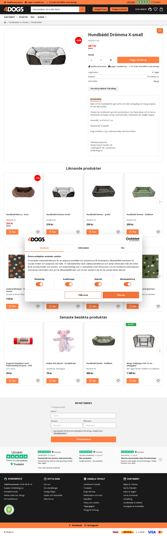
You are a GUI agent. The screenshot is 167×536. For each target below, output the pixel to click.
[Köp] (138, 60)
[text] (123, 46)
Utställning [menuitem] (127, 499)
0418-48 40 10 (26, 484)
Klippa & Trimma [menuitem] (130, 484)
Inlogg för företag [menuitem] (91, 510)
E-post (54, 411)
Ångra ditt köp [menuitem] (89, 491)
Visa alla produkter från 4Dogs (103, 88)
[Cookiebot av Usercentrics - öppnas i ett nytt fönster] (128, 239)
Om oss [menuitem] (47, 484)
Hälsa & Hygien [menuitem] (129, 491)
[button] (155, 9)
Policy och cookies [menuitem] (91, 502)
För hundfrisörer (11, 499)
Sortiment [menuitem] (9, 17)
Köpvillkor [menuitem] (88, 499)
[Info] (12, 306)
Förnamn (54, 421)
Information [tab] (83, 248)
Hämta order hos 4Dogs (14, 495)
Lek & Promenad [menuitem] (130, 495)
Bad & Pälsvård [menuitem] (129, 488)
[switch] (69, 284)
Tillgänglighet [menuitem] (89, 506)
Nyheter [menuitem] (23, 17)
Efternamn (87, 421)
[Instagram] (85, 525)
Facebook (77, 525)
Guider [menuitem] (41, 17)
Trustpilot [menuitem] (88, 488)
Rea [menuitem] (32, 17)
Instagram (93, 525)
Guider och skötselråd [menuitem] (53, 495)
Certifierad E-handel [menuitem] (92, 484)
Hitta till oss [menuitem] (49, 499)
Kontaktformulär (11, 491)
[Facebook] (69, 525)
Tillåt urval (83, 295)
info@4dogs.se (17, 488)
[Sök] (82, 9)
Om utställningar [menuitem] (51, 488)
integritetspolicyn (60, 433)
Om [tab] (122, 248)
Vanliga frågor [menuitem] (49, 491)
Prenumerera (84, 439)
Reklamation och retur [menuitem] (93, 495)
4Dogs (156, 81)
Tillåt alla (121, 295)
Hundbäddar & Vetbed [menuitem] (132, 502)
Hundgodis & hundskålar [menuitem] (133, 506)
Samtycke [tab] (44, 248)
